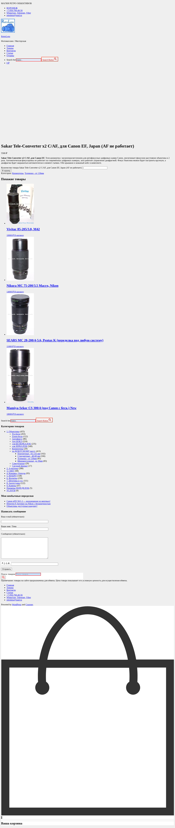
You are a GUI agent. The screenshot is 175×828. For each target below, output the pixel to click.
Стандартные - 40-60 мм (29, 456)
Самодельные (18, 463)
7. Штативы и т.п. (15, 481)
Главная (10, 46)
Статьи (10, 53)
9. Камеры (11, 485)
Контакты (11, 50)
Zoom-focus (17, 436)
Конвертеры (18, 173)
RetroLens (5, 36)
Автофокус (17, 439)
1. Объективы (13, 431)
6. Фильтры (12, 478)
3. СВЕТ (10, 471)
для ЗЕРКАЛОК (19, 446)
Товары (10, 48)
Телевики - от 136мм (34, 173)
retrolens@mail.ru (14, 15)
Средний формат (20, 466)
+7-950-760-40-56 (15, 10)
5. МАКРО (12, 476)
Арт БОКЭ (17, 441)
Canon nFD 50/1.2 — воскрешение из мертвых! (28, 501)
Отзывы (10, 55)
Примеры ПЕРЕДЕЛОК (18, 488)
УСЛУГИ (11, 490)
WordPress (16, 604)
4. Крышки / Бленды (16, 473)
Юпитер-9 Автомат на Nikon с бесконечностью (29, 504)
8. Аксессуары (13, 483)
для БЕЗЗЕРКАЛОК (21, 444)
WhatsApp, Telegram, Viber (19, 13)
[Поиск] (3, 577)
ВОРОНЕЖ (12, 8)
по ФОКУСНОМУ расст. (23, 451)
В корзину (6, 171)
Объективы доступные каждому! (22, 506)
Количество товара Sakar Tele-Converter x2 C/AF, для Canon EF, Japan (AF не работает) (41, 168)
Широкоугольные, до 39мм (30, 461)
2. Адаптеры (12, 468)
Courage (29, 604)
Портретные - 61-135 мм (29, 453)
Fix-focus (16, 434)
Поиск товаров (8, 574)
